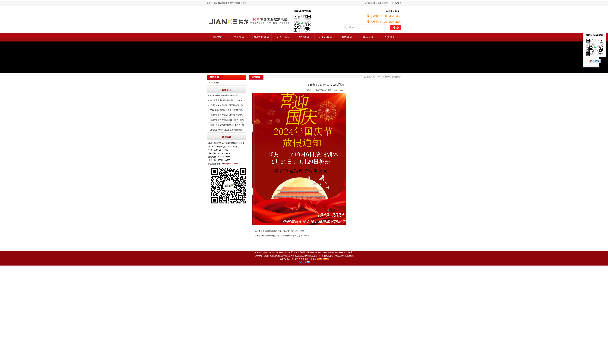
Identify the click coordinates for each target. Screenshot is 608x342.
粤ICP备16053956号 (344, 252)
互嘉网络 (304, 259)
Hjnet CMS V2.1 (293, 259)
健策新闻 (215, 83)
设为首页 (368, 3)
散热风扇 (347, 37)
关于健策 (239, 37)
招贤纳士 (390, 37)
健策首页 (217, 37)
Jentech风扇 (325, 37)
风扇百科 (368, 37)
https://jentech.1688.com (232, 164)
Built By (282, 259)
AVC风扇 (303, 37)
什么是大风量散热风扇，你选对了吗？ (278, 231)
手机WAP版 (396, 3)
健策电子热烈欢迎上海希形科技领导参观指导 (281, 235)
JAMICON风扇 (260, 37)
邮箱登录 (350, 256)
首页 (378, 77)
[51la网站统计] (304, 263)
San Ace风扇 (282, 37)
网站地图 (386, 3)
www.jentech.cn (281, 252)
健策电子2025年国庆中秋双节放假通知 (226, 130)
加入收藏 (377, 3)
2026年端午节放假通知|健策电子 (224, 95)
